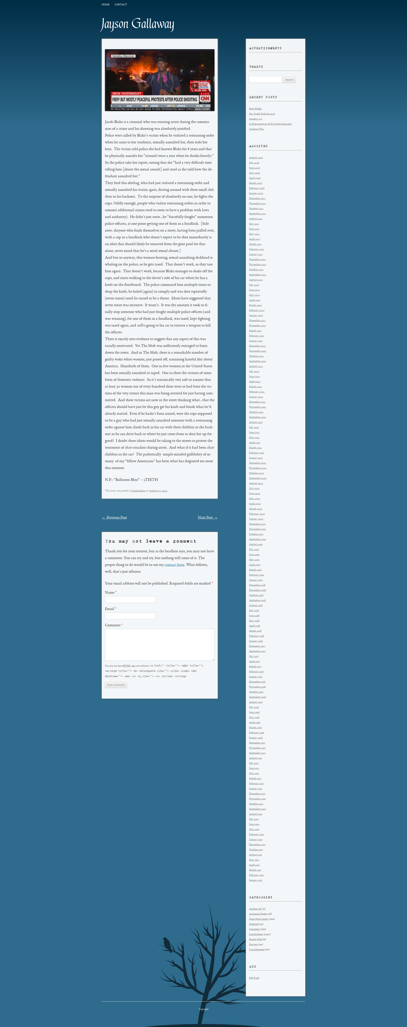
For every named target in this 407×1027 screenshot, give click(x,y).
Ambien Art (255, 909)
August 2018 (255, 605)
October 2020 (256, 473)
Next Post (208, 518)
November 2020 (257, 468)
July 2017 (254, 656)
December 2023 (257, 320)
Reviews (253, 944)
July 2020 (254, 488)
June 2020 (254, 493)
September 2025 (257, 213)
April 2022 (255, 381)
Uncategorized (256, 949)
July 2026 (254, 163)
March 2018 (255, 631)
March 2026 (255, 183)
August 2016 (255, 702)
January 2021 (256, 458)
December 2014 (257, 794)
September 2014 (257, 809)
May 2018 (254, 621)
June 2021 (254, 432)
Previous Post (114, 518)
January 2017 (256, 676)
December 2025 (257, 198)
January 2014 (256, 839)
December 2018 (257, 585)
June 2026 (254, 168)
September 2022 (257, 361)
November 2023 (257, 325)
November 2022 (257, 351)
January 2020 (256, 519)
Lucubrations (138, 491)
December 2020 (257, 463)
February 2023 (256, 336)
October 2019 (256, 534)
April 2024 (255, 300)
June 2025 (254, 229)
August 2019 (255, 544)
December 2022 (257, 346)
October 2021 (256, 412)
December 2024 (257, 259)
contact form (174, 565)
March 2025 (255, 244)
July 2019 (254, 549)
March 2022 (255, 386)
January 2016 (256, 738)
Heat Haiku (255, 108)
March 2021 (255, 448)
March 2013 (255, 870)
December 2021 (257, 402)
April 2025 (254, 239)
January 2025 (256, 254)
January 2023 (256, 341)
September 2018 (257, 600)
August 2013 (255, 855)
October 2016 (256, 692)
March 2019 (255, 570)
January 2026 (256, 193)
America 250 (255, 119)
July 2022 (254, 371)
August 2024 (256, 280)
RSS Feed (254, 978)
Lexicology (254, 929)
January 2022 (256, 397)
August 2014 (255, 814)
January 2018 (256, 641)
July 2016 (254, 707)
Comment (114, 625)
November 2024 (257, 264)
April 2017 (254, 661)
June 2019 (254, 554)
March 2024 (255, 305)
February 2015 (256, 783)
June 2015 (254, 768)
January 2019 (256, 580)
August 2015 (255, 758)
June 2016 (254, 712)
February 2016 (256, 732)
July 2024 (254, 285)
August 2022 (256, 366)
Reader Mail (255, 939)
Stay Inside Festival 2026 (262, 114)
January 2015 (255, 788)
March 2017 (255, 666)
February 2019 (256, 575)
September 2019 (257, 539)
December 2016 (257, 682)
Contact (121, 4)
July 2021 (254, 427)
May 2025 (254, 234)
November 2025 (257, 203)
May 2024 (254, 295)
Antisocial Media (258, 914)
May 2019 (254, 559)
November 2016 (257, 687)
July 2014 (254, 819)
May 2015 (254, 773)
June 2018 (254, 615)
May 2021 (254, 437)
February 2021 (256, 453)
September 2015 (257, 753)
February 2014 (256, 834)
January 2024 (256, 315)
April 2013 (254, 865)
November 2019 (257, 529)
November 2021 (257, 407)
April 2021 (254, 442)
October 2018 (256, 595)
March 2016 (255, 727)
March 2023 (255, 330)
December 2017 (257, 646)
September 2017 (257, 651)
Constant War (256, 129)
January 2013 (255, 880)
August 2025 (256, 219)
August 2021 (255, 422)
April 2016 (254, 722)
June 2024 (254, 290)
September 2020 (257, 478)
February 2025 (256, 249)
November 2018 (257, 590)
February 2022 (257, 392)
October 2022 (256, 356)
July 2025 (254, 224)
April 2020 (255, 503)
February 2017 (256, 671)
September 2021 (257, 417)
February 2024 (257, 310)
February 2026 (257, 188)
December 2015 (257, 743)
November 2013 (257, 844)
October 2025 (256, 208)
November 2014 (257, 799)
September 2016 (257, 697)
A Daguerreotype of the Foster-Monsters (270, 124)
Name (111, 593)
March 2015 (255, 778)
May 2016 (254, 717)
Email (110, 609)
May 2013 (254, 860)
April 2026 (255, 178)
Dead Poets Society (259, 919)
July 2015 (254, 763)
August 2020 (256, 483)
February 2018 (256, 636)
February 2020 (257, 514)
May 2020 (254, 498)
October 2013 (256, 849)
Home (105, 4)
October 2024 (256, 269)
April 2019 (254, 565)
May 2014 (254, 829)
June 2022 (254, 376)
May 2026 (254, 173)
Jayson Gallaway (138, 23)
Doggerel (254, 924)
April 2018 (254, 626)
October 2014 (256, 804)
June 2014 (254, 824)
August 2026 (256, 157)
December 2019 (257, 524)
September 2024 (257, 274)
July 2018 (254, 610)
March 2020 (255, 509)
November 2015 (257, 748)
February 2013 (256, 875)
